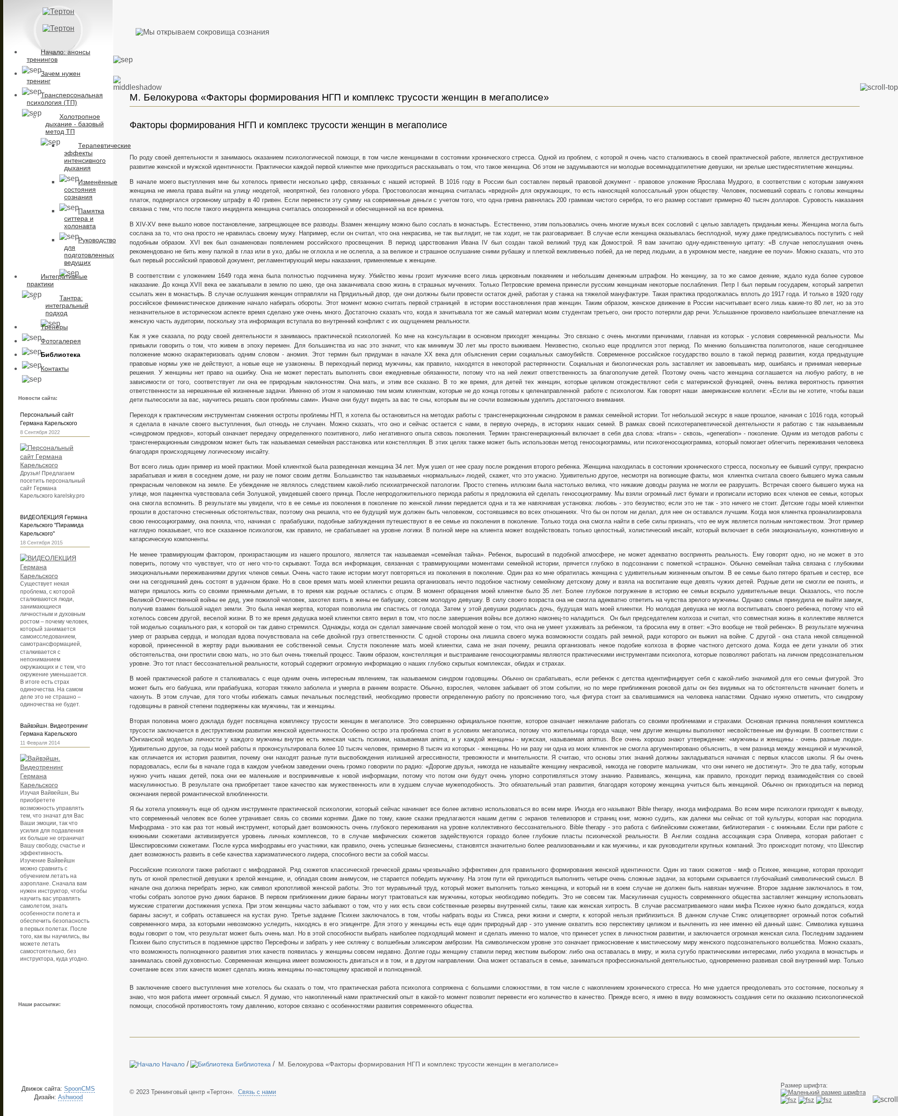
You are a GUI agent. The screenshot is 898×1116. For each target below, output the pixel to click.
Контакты (55, 368)
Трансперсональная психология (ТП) (65, 98)
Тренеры (54, 327)
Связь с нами (257, 1091)
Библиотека (60, 354)
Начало (172, 1064)
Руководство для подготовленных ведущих (90, 251)
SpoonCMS (79, 1088)
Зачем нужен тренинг (53, 77)
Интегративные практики (57, 280)
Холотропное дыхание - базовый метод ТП (74, 124)
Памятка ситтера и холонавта (84, 218)
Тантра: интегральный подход (66, 305)
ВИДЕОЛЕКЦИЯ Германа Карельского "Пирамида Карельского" (53, 525)
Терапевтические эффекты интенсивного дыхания (97, 157)
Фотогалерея (61, 341)
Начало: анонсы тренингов (58, 55)
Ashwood (70, 1097)
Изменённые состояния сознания (90, 189)
